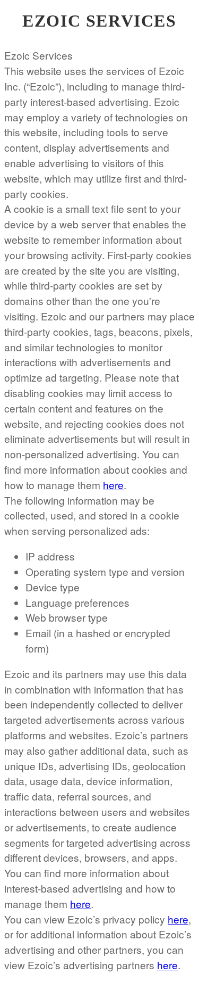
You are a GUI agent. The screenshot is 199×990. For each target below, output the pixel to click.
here (113, 484)
